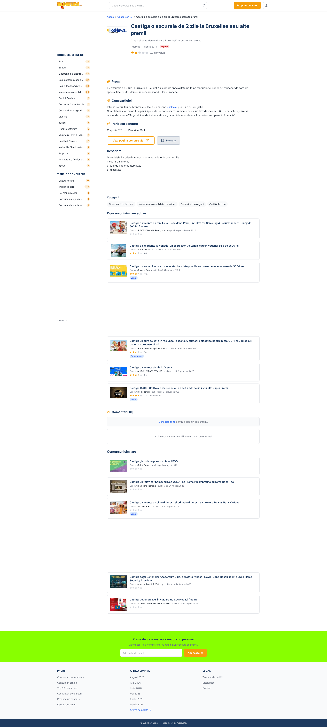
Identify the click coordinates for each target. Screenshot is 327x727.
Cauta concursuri (66, 704)
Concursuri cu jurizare (125, 16)
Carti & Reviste (217, 204)
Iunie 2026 (136, 688)
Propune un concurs (68, 699)
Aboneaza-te (195, 652)
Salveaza (171, 140)
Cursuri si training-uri (192, 204)
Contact (207, 688)
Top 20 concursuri (67, 688)
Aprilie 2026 (136, 699)
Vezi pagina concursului (128, 140)
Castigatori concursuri (69, 693)
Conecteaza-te (167, 421)
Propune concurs (247, 5)
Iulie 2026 (135, 682)
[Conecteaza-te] (266, 5)
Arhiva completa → (140, 709)
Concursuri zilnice (67, 682)
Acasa (110, 16)
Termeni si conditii (212, 677)
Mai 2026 (135, 693)
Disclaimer (208, 682)
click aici (172, 107)
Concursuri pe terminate (70, 677)
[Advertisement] (74, 32)
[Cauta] (204, 5)
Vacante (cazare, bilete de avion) (157, 204)
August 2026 (137, 677)
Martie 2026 (136, 704)
